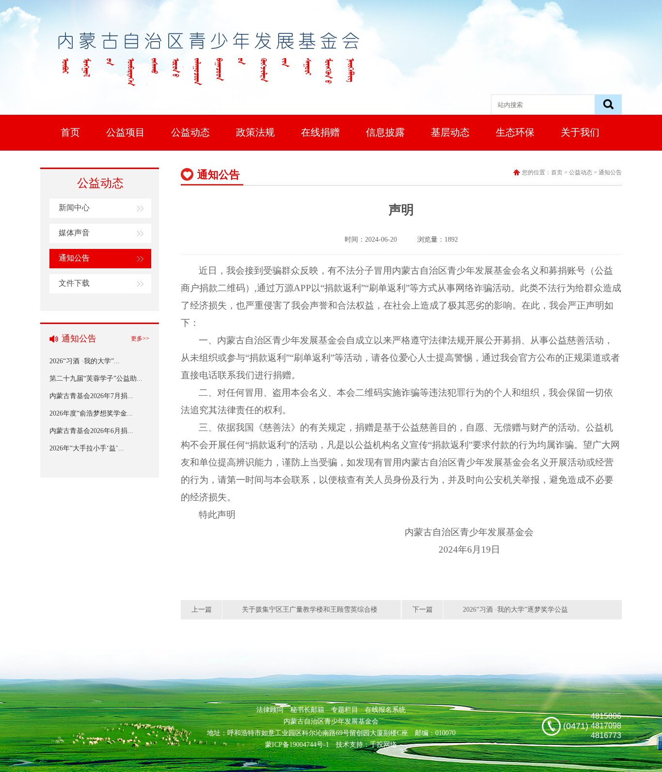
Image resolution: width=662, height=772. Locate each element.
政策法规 (255, 132)
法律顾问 (270, 709)
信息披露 (385, 132)
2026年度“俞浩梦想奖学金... (91, 413)
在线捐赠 (320, 132)
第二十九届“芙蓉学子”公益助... (95, 378)
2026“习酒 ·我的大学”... (84, 361)
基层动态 (450, 132)
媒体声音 (74, 233)
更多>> (140, 338)
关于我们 (580, 132)
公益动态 (190, 132)
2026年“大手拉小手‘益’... (86, 448)
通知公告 (74, 258)
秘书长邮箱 (307, 709)
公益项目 (125, 132)
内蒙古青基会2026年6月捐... (91, 430)
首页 (70, 132)
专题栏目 (344, 709)
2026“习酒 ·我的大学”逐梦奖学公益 (515, 609)
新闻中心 (74, 207)
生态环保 (515, 132)
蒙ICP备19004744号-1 (297, 744)
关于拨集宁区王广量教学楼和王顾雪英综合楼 (310, 609)
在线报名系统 (385, 709)
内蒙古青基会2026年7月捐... (91, 396)
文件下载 (74, 283)
